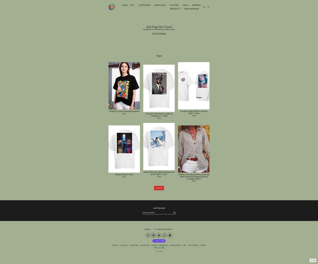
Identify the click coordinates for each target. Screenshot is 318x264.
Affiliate (202, 245)
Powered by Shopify (159, 251)
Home (125, 5)
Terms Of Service (193, 245)
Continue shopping (159, 33)
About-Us (115, 245)
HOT (132, 5)
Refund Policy (144, 245)
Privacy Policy (134, 245)
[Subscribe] (174, 212)
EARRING (196, 5)
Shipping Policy (164, 245)
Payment (154, 245)
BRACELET (175, 8)
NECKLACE (160, 5)
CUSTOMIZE (144, 5)
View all (159, 188)
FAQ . (184, 245)
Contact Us (124, 245)
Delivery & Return (175, 245)
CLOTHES (174, 5)
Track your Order (159, 248)
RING (185, 5)
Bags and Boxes (192, 8)
